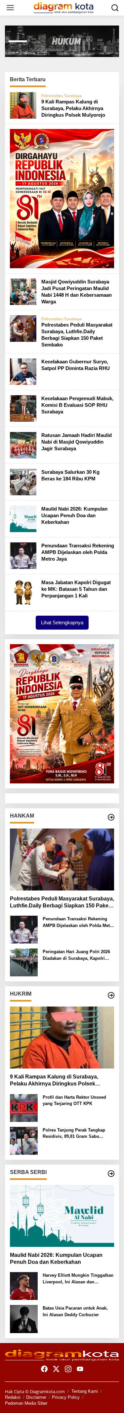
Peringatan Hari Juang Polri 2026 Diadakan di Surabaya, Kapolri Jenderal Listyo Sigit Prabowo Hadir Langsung (76, 955)
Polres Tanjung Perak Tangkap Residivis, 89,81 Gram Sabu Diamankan (74, 1134)
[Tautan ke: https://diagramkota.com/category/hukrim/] (111, 995)
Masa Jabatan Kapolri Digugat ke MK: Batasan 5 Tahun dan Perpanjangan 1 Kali (76, 589)
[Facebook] (44, 1369)
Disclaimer (36, 1397)
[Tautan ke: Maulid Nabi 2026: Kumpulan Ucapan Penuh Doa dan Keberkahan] (23, 518)
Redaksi (13, 1397)
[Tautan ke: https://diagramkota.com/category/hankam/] (111, 817)
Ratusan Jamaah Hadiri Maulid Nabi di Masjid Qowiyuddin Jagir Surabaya (76, 441)
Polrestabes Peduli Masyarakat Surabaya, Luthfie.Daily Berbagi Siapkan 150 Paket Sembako (62, 902)
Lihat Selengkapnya (62, 622)
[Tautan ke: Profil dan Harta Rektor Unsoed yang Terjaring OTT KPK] (24, 1107)
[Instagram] (68, 1369)
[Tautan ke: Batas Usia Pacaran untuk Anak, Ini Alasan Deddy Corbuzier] (24, 1318)
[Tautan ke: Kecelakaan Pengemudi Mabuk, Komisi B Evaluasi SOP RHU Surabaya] (23, 407)
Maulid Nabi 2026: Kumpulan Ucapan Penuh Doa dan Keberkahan (74, 515)
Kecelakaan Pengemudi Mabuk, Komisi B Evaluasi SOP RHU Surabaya (77, 405)
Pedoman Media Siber (26, 1403)
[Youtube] (80, 1369)
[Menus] (10, 8)
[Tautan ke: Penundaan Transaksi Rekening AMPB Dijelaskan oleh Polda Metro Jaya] (23, 555)
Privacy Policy (66, 1397)
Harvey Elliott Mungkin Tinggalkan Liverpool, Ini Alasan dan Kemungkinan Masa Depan (78, 1279)
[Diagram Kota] (63, 7)
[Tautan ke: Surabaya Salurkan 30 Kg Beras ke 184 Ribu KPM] (23, 481)
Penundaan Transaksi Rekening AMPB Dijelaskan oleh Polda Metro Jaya (77, 552)
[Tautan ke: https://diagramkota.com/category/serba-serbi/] (111, 1174)
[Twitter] (56, 1369)
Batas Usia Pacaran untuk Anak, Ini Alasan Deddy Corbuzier (75, 1311)
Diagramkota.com (47, 1391)
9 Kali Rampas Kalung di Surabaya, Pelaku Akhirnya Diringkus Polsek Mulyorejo (73, 108)
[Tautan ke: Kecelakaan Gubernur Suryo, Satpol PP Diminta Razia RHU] (23, 371)
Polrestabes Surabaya (61, 95)
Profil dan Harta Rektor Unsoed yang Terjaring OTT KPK (74, 1100)
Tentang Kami (84, 1391)
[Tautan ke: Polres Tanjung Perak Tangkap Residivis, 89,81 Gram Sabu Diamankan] (24, 1140)
